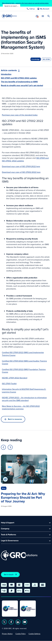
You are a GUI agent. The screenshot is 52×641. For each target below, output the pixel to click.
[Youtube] (24, 622)
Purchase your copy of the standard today (20, 115)
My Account (44, 9)
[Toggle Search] (48, 16)
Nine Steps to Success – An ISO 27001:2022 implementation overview (21, 407)
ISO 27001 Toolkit (9, 383)
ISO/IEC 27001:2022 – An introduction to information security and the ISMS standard (24, 399)
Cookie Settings (34, 633)
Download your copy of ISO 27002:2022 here (21, 172)
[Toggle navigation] (42, 16)
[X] (4, 622)
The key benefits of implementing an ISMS (19, 81)
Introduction (6, 74)
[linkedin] (17, 622)
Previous (3, 447)
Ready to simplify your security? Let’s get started (22, 85)
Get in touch (8, 574)
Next (10, 447)
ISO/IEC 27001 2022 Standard (14, 377)
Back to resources (15, 419)
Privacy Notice (7, 633)
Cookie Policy (20, 633)
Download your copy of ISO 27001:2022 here (21, 166)
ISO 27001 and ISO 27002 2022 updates (19, 78)
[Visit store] (37, 16)
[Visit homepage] (9, 16)
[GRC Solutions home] (19, 555)
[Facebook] (11, 622)
